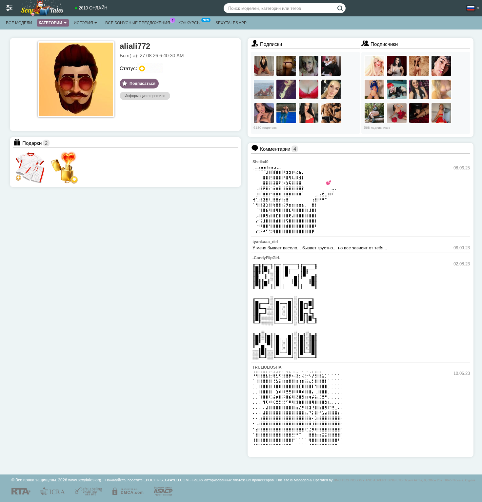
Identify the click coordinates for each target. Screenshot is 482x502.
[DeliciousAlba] (330, 65)
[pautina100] (308, 65)
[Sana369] (374, 65)
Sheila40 (260, 162)
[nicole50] (308, 89)
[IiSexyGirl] (286, 65)
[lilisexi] (286, 89)
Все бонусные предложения (137, 23)
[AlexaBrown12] (374, 113)
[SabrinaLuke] (396, 65)
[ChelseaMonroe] (441, 113)
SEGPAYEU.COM (174, 480)
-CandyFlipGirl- (266, 258)
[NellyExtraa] (419, 65)
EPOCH (150, 480)
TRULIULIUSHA (267, 367)
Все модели (19, 23)
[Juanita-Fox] (263, 113)
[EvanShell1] (419, 89)
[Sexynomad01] (441, 89)
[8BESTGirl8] (263, 89)
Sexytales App (231, 23)
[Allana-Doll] (308, 113)
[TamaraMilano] (330, 89)
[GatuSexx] (419, 113)
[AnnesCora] (286, 113)
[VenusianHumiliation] (396, 113)
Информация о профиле (145, 96)
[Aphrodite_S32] (263, 65)
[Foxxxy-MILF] (396, 89)
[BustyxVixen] (441, 65)
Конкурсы (189, 23)
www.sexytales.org (84, 480)
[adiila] (374, 89)
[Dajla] (330, 113)
